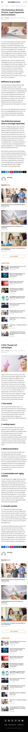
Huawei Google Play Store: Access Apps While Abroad (18, 267)
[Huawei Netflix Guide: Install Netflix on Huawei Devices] (4, 283)
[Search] (26, 2)
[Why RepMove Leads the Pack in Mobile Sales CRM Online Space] (4, 298)
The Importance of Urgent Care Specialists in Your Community (13, 248)
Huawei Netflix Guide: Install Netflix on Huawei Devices (17, 282)
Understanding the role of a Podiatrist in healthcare (12, 227)
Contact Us (20, 724)
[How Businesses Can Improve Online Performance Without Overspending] (4, 290)
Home (6, 724)
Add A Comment (14, 256)
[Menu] (2, 2)
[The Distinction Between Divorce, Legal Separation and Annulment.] (14, 30)
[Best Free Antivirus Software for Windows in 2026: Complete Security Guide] (4, 275)
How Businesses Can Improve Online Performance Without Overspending (17, 290)
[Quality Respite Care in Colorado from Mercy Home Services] (14, 195)
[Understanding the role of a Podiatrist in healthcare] (14, 217)
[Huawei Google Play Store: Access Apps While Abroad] (4, 268)
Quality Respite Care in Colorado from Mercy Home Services (13, 205)
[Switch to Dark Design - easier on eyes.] (24, 2)
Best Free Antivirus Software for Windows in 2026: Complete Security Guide (17, 275)
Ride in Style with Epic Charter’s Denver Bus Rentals (17, 304)
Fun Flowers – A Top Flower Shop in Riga (18, 325)
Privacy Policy (12, 724)
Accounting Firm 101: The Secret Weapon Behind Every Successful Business (17, 333)
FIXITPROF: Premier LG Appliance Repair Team (18, 318)
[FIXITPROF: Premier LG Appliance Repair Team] (4, 319)
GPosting (7, 17)
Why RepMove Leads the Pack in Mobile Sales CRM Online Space (17, 297)
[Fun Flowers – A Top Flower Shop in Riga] (4, 326)
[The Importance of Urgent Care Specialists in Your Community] (14, 239)
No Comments (22, 17)
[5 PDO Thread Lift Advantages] (14, 363)
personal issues (16, 166)
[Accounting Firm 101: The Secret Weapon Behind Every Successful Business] (4, 333)
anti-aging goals (20, 541)
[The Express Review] (14, 2)
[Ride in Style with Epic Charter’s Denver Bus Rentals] (4, 305)
